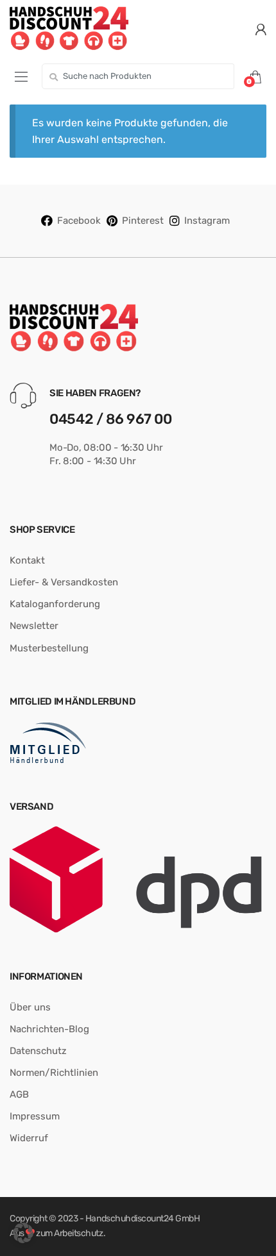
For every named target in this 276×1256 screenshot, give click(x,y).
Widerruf (29, 1138)
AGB (19, 1094)
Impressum (35, 1116)
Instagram (207, 220)
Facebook (79, 220)
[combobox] (138, 76)
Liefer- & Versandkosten (64, 582)
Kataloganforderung (55, 604)
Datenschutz (38, 1051)
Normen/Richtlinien (54, 1072)
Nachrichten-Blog (49, 1029)
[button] (23, 1233)
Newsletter (34, 626)
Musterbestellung (49, 648)
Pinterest (143, 220)
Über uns (30, 1007)
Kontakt (27, 560)
